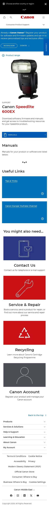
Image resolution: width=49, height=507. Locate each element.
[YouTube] (38, 495)
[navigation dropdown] (43, 17)
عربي (24, 9)
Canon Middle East (23, 489)
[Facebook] (11, 495)
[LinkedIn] (24, 495)
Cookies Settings (37, 482)
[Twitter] (31, 495)
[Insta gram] (18, 495)
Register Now (9, 46)
